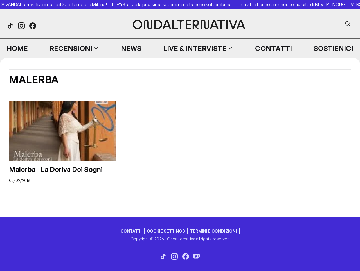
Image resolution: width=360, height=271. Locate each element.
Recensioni (71, 48)
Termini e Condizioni (213, 231)
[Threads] (10, 25)
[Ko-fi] (197, 256)
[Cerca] (347, 23)
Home (17, 48)
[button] (74, 48)
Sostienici (333, 48)
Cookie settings (166, 231)
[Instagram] (21, 25)
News (131, 48)
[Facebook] (32, 25)
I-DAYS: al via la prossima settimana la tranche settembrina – (174, 4)
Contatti (273, 48)
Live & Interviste (194, 48)
